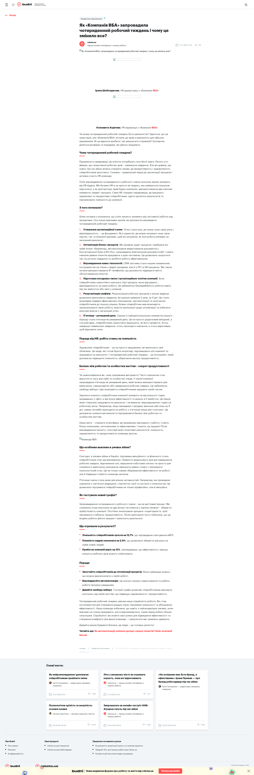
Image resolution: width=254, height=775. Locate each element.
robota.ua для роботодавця (59, 749)
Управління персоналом (100, 648)
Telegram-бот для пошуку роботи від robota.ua (116, 749)
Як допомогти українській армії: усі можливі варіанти (119, 745)
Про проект (13, 745)
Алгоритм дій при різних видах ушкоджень (114, 753)
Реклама (11, 749)
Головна (82, 648)
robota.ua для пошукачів (58, 745)
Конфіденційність (15, 753)
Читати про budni (170, 771)
